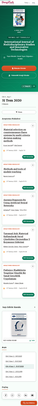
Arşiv (4, 347)
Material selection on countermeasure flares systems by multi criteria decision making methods (17, 135)
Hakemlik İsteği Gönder (20, 75)
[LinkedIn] (25, 395)
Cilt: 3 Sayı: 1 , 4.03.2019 (13, 377)
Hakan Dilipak (19, 283)
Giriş (33, 3)
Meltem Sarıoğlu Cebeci (11, 246)
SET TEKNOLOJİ (23, 37)
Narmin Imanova (9, 176)
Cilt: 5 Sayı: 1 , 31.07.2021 (14, 361)
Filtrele (20, 112)
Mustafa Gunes (8, 283)
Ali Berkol (6, 210)
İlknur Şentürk (23, 246)
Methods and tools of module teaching (15, 170)
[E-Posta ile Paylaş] (32, 395)
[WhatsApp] (12, 395)
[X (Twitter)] (19, 395)
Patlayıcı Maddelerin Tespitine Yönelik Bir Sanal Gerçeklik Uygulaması (15, 274)
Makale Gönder (20, 68)
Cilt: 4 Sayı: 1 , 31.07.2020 (15, 366)
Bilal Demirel (18, 145)
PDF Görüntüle (28, 157)
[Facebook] (6, 395)
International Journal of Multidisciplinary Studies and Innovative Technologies (19, 45)
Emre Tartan (15, 210)
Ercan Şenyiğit (8, 145)
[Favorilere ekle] (32, 125)
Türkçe (26, 2)
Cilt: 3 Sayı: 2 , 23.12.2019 (14, 372)
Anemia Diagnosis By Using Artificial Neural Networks (15, 203)
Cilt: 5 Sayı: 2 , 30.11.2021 (14, 356)
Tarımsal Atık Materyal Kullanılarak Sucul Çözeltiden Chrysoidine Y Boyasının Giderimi (17, 237)
